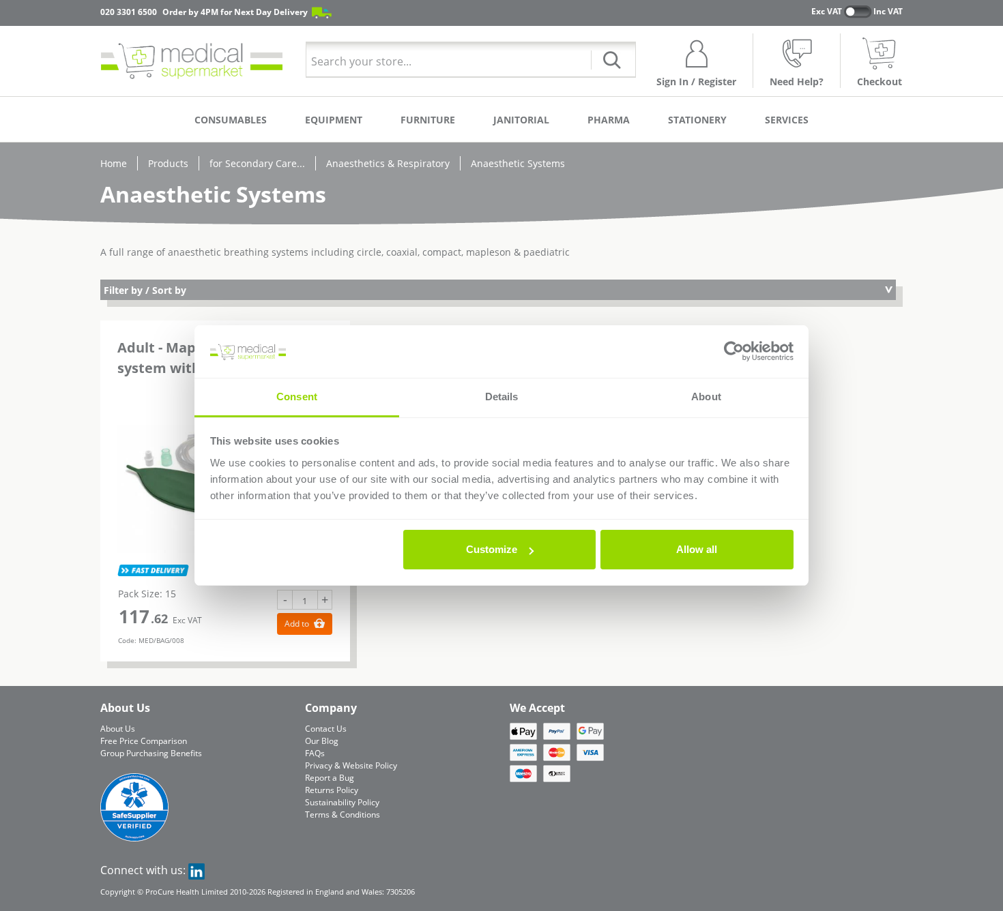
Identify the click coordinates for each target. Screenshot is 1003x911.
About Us (117, 728)
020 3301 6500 (128, 12)
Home (113, 163)
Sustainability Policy (342, 802)
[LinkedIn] (196, 870)
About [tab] (706, 396)
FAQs (315, 753)
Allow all (696, 549)
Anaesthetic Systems (518, 163)
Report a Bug (329, 777)
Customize (491, 549)
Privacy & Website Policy (351, 765)
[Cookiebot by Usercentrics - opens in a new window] (734, 352)
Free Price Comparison (143, 741)
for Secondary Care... (257, 163)
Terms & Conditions (342, 814)
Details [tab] (502, 396)
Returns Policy (331, 790)
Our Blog (321, 741)
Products (168, 163)
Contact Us (326, 728)
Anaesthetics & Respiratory (388, 163)
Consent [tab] (296, 396)
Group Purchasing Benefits (151, 753)
